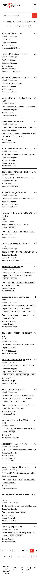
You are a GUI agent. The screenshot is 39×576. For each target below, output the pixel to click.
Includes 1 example (8, 163)
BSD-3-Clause (13, 204)
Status (35, 568)
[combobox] (17, 15)
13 (23, 551)
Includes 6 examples (9, 381)
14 (27, 551)
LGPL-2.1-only (12, 160)
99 (23, 556)
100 (28, 556)
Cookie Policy (15, 569)
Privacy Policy (28, 569)
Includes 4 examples (9, 518)
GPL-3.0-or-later (13, 285)
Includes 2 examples (9, 68)
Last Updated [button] (19, 26)
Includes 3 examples (9, 324)
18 (9, 556)
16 (36, 551)
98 (18, 556)
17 (5, 556)
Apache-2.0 (12, 184)
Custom (10, 45)
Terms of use (22, 570)
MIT (9, 140)
